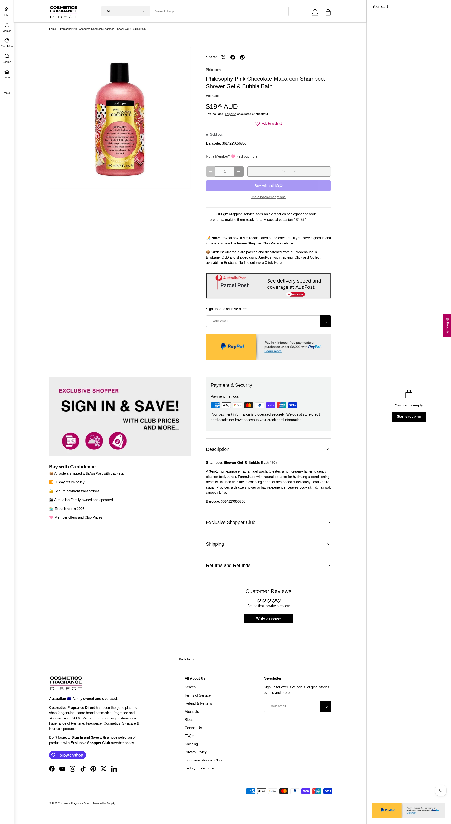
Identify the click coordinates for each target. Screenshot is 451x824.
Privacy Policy (196, 752)
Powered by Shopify (104, 803)
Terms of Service (198, 695)
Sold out (289, 171)
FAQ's (189, 736)
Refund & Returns (198, 703)
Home (52, 29)
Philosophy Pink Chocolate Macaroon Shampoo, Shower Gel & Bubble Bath (103, 29)
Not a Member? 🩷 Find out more (231, 156)
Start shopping (409, 416)
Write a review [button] (268, 618)
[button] (328, 12)
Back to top (187, 659)
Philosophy (213, 69)
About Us (192, 712)
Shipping (191, 744)
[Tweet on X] (223, 57)
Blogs (189, 719)
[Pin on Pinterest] (242, 57)
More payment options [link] (268, 197)
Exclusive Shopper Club (203, 760)
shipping (230, 114)
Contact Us (193, 728)
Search (190, 687)
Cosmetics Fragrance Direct (74, 803)
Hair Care (212, 96)
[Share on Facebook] (232, 57)
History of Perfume (199, 768)
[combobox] (195, 11)
